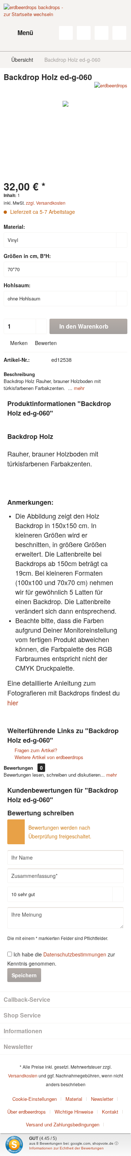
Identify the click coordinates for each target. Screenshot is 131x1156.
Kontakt (110, 1111)
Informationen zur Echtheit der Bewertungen (66, 1148)
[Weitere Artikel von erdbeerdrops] (110, 88)
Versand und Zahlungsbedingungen (62, 1124)
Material (74, 1098)
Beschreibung (19, 374)
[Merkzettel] (83, 33)
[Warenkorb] (119, 33)
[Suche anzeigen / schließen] (66, 33)
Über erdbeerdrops (26, 1111)
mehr (78, 387)
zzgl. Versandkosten (46, 203)
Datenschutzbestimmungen (74, 954)
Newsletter (102, 1098)
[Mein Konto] (101, 33)
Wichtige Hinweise (74, 1111)
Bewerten (45, 342)
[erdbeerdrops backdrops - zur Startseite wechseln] (35, 22)
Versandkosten (22, 1075)
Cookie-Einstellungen (34, 1098)
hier (12, 702)
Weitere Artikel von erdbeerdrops (48, 757)
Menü (25, 32)
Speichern (24, 975)
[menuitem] (18, 33)
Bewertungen (18, 767)
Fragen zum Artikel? (35, 750)
